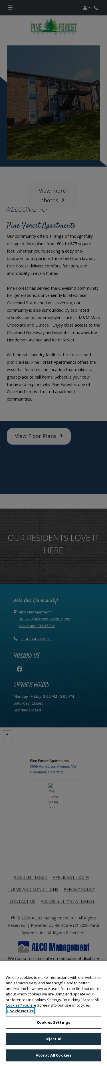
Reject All (53, 1038)
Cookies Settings (53, 1022)
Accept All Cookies (53, 1055)
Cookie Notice (20, 1010)
